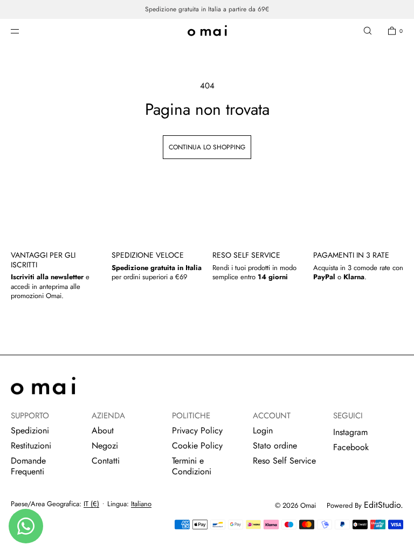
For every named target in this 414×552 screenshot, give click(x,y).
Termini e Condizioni (191, 466)
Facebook (351, 447)
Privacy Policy (197, 430)
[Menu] (24, 31)
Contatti (106, 460)
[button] (367, 31)
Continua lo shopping (207, 147)
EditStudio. (383, 505)
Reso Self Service (284, 460)
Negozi (105, 445)
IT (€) (91, 504)
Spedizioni (30, 430)
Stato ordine (275, 445)
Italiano (141, 504)
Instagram (350, 432)
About (103, 430)
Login (263, 430)
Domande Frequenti (28, 466)
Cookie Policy (197, 445)
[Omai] (207, 31)
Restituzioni (31, 445)
